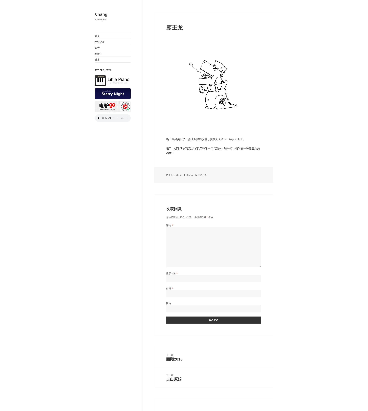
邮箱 (169, 288)
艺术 (97, 59)
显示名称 (172, 273)
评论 (169, 225)
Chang (101, 14)
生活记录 (99, 41)
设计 (97, 47)
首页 (97, 36)
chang (189, 175)
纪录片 (98, 53)
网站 (168, 303)
